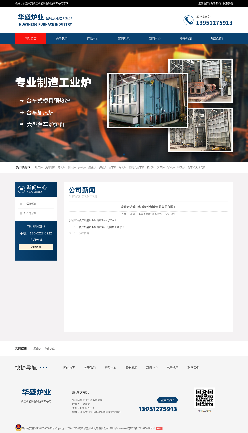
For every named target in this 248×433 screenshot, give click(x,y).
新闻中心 (155, 38)
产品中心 (93, 38)
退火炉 (123, 167)
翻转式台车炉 (136, 167)
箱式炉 (151, 167)
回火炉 (72, 167)
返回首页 (203, 3)
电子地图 (186, 38)
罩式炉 (171, 167)
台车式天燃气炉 (196, 167)
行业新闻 (30, 213)
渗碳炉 (102, 167)
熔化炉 (92, 167)
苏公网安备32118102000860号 (38, 428)
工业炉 (37, 348)
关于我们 (216, 3)
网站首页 (30, 38)
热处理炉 (50, 167)
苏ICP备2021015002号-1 (141, 428)
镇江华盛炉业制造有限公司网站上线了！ (102, 227)
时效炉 (181, 167)
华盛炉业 (49, 348)
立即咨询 (36, 247)
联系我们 (228, 3)
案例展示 (124, 38)
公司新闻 (30, 203)
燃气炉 (39, 167)
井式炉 (82, 167)
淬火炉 (62, 167)
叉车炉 (161, 167)
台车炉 (112, 167)
